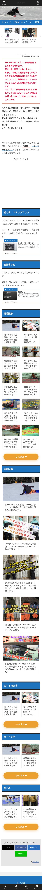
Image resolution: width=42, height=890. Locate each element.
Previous (2, 36)
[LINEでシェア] (35, 703)
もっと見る (20, 457)
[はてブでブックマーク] (25, 703)
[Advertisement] (21, 182)
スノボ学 (21, 3)
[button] (37, 518)
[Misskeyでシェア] (35, 697)
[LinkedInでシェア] (21, 710)
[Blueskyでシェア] (25, 697)
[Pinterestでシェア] (11, 710)
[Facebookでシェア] (7, 703)
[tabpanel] (12, 35)
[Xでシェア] (7, 697)
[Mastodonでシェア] (16, 697)
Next (40, 36)
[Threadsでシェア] (16, 703)
